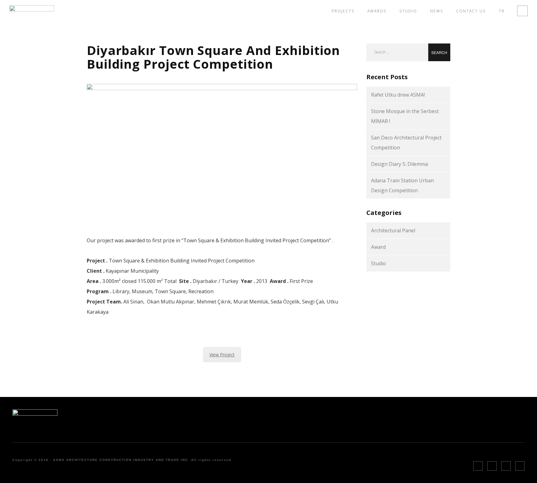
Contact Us (471, 11)
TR (502, 11)
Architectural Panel (393, 230)
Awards (376, 11)
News (436, 11)
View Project (222, 355)
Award (378, 247)
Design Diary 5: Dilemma (399, 164)
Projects (343, 11)
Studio (408, 11)
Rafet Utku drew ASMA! (398, 94)
